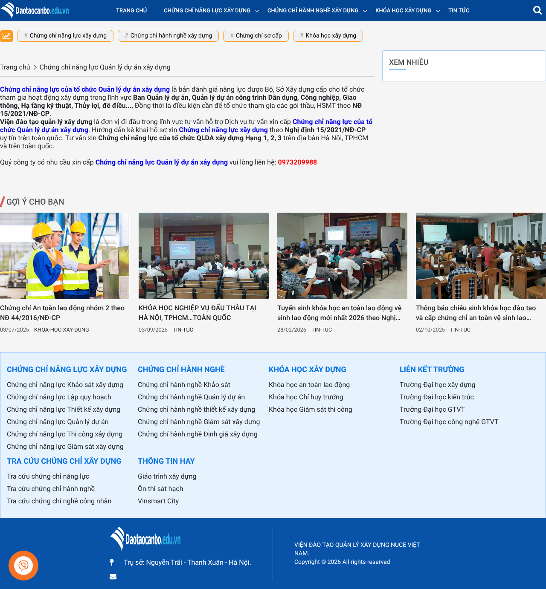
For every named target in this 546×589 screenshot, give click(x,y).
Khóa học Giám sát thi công (310, 409)
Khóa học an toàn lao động (309, 385)
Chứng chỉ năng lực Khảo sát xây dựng (65, 385)
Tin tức (458, 11)
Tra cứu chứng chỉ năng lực (48, 476)
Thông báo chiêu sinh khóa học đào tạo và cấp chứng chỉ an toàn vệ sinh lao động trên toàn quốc (476, 313)
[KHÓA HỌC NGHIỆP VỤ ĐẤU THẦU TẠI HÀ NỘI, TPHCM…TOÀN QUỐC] (204, 256)
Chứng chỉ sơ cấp (259, 35)
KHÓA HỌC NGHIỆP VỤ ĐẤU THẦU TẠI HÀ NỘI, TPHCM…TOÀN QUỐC (197, 312)
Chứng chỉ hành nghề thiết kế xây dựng (196, 409)
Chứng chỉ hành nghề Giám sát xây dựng (199, 422)
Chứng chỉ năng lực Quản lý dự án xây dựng (162, 162)
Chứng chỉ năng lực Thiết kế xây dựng (63, 409)
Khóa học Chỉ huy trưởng (306, 397)
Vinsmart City (158, 501)
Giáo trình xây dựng (167, 476)
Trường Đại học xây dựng (438, 385)
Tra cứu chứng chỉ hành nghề (51, 489)
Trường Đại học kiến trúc (437, 397)
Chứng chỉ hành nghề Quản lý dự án (191, 397)
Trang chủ (131, 11)
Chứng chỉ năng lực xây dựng (68, 35)
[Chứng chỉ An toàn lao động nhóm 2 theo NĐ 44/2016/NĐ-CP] (65, 256)
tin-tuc (183, 330)
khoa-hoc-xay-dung (61, 330)
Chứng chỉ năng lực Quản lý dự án (58, 422)
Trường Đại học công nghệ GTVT (449, 422)
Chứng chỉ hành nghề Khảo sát (184, 385)
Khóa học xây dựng (330, 35)
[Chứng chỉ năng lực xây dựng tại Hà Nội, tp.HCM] (34, 10)
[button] (537, 10)
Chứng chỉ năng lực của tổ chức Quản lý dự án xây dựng (85, 89)
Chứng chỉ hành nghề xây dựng (171, 35)
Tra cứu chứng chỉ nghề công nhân (59, 501)
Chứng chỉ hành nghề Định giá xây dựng (198, 434)
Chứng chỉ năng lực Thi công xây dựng (64, 434)
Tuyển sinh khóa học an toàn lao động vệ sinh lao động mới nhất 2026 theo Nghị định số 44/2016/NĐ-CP (339, 313)
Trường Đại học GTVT (432, 409)
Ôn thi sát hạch (160, 489)
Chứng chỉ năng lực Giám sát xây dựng (65, 446)
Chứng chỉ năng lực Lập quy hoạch (59, 397)
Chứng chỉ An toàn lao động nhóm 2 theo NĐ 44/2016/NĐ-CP (62, 312)
